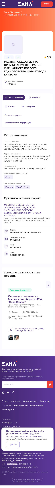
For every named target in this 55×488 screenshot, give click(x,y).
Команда (10, 106)
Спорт (8, 177)
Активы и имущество (13, 115)
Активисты (45, 401)
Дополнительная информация (18, 123)
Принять (13, 444)
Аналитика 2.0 (20, 405)
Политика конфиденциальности (26, 479)
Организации (16, 12)
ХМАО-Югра (22, 187)
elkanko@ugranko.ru (11, 426)
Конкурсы (16, 401)
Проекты (35, 98)
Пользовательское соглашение (26, 481)
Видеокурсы (8, 409)
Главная (6, 12)
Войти (46, 4)
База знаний (36, 405)
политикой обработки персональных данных (26, 439)
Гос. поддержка (28, 106)
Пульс (5, 401)
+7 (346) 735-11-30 (9, 423)
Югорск (9, 187)
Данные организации (14, 98)
